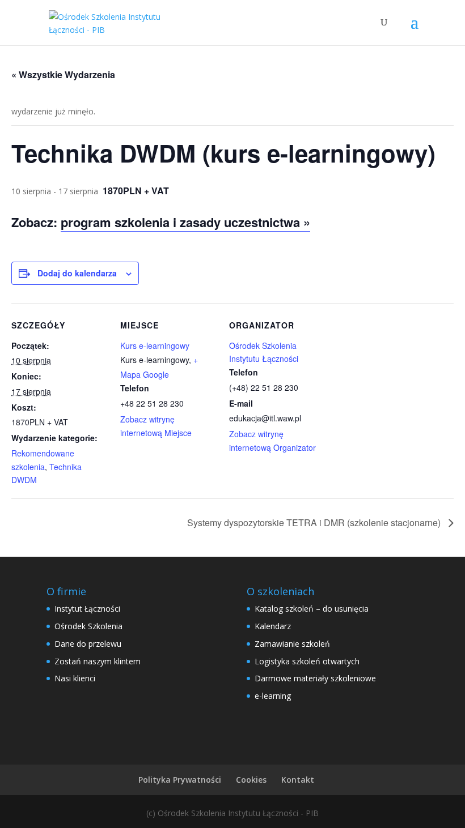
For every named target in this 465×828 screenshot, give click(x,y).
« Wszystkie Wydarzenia (63, 74)
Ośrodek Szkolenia (88, 626)
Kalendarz (273, 626)
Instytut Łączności (87, 608)
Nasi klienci (74, 678)
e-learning (273, 695)
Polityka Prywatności (179, 779)
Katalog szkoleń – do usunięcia (312, 608)
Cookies (251, 779)
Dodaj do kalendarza (77, 273)
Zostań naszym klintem (97, 661)
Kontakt (297, 779)
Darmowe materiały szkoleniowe (315, 678)
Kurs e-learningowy (154, 345)
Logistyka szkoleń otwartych (307, 661)
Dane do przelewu (87, 643)
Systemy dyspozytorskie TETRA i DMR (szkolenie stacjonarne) (315, 522)
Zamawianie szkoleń (292, 643)
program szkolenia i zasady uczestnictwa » (185, 222)
